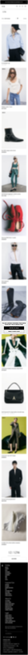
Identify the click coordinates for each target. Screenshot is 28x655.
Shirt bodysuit (5, 281)
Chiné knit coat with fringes (8, 455)
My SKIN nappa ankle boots (9, 150)
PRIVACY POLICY (8, 616)
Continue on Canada (14, 328)
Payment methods (9, 587)
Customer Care (8, 590)
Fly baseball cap (6, 63)
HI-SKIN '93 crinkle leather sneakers (11, 542)
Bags (6, 570)
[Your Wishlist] (22, 6)
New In (6, 567)
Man (6, 576)
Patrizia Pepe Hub (9, 605)
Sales (6, 579)
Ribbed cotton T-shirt (7, 107)
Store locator (8, 595)
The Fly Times (8, 602)
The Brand (7, 600)
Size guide (7, 592)
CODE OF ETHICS (8, 619)
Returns (7, 586)
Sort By (24, 18)
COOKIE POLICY (8, 615)
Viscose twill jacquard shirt (8, 499)
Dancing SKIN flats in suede (9, 237)
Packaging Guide (9, 608)
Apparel (7, 568)
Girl (6, 578)
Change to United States (14, 331)
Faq (6, 589)
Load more (14, 558)
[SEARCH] (17, 6)
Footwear (7, 571)
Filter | (6, 18)
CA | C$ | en (8, 633)
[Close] (26, 2)
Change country (9, 609)
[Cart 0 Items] (25, 6)
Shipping (7, 584)
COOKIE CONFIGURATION (10, 621)
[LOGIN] (19, 6)
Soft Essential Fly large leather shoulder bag (13, 412)
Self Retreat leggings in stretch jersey (11, 194)
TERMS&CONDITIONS (9, 618)
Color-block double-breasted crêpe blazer (12, 368)
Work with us (8, 606)
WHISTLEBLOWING (9, 622)
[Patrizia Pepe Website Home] (4, 6)
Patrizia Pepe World (9, 603)
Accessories (8, 573)
